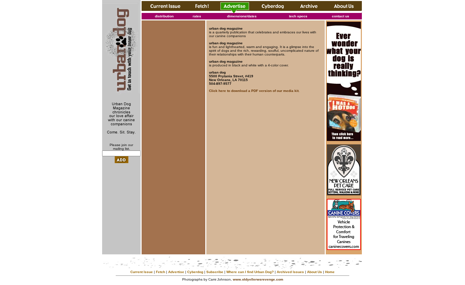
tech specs (298, 16)
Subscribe (214, 272)
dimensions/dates (242, 16)
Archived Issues (290, 272)
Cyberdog (195, 272)
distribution (164, 16)
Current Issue (141, 272)
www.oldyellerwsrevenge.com (258, 279)
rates (197, 16)
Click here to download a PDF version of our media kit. (254, 91)
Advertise (176, 272)
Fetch (160, 272)
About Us (314, 272)
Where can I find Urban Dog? (250, 272)
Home (330, 272)
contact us (340, 16)
